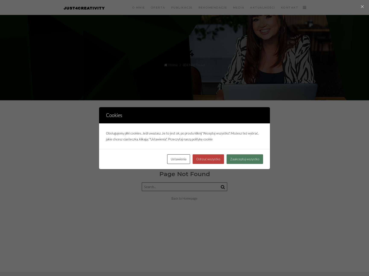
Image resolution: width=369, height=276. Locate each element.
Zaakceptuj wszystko (244, 159)
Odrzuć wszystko (208, 159)
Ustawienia (178, 159)
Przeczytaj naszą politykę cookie (190, 139)
